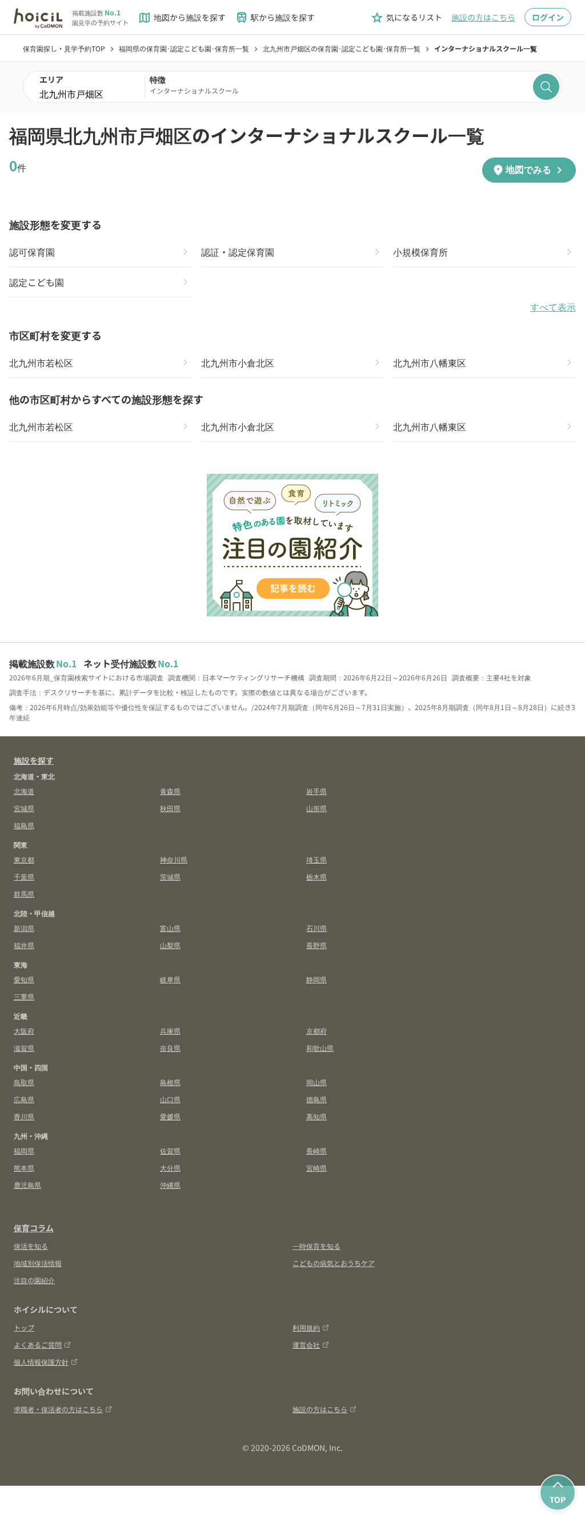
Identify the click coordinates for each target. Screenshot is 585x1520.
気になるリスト (406, 18)
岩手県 (316, 791)
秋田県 (170, 808)
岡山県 (316, 1082)
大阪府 (24, 1030)
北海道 (24, 791)
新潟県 (24, 928)
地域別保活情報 (38, 1263)
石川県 (316, 928)
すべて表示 (553, 307)
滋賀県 (24, 1048)
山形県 (316, 808)
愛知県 (24, 979)
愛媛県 (170, 1116)
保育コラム (34, 1227)
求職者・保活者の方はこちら (58, 1409)
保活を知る (31, 1246)
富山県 (170, 928)
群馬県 (24, 893)
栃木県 (316, 876)
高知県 (316, 1116)
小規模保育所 (420, 252)
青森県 (170, 791)
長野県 (316, 945)
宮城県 (24, 808)
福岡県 (24, 1150)
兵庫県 (170, 1030)
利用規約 (306, 1327)
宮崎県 (316, 1167)
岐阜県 (170, 979)
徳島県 (316, 1099)
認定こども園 (36, 282)
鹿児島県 (27, 1185)
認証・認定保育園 (237, 252)
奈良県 (170, 1048)
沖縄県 (170, 1185)
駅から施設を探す (275, 18)
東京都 (24, 859)
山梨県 (170, 945)
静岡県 (316, 979)
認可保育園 (32, 252)
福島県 (24, 825)
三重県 (24, 996)
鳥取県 (24, 1082)
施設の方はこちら (483, 17)
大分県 (170, 1167)
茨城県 (170, 876)
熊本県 (24, 1167)
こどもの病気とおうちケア (333, 1263)
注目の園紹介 (34, 1280)
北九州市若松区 (41, 362)
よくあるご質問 (38, 1344)
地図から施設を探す (182, 18)
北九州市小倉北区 (237, 362)
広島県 (24, 1099)
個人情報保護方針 (41, 1361)
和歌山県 (320, 1048)
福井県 (24, 945)
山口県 (170, 1099)
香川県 (24, 1116)
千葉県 (24, 876)
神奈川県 (173, 859)
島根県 (170, 1082)
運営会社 (306, 1344)
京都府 (316, 1030)
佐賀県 (170, 1150)
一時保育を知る (316, 1246)
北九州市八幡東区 (429, 362)
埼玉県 (316, 859)
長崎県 (316, 1150)
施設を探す (34, 760)
